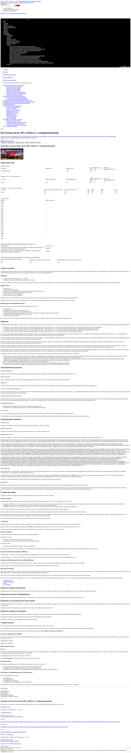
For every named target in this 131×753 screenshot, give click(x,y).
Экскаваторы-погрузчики (24, 100)
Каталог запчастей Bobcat (13, 107)
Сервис (5, 30)
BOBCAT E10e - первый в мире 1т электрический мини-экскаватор (27, 49)
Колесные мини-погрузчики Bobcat (16, 92)
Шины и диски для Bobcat (13, 110)
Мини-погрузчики (8, 26)
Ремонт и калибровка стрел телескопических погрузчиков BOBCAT (27, 56)
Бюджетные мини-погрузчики (14, 95)
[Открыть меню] (28, 19)
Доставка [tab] (33, 142)
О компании (10, 35)
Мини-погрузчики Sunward (14, 88)
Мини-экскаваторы (20, 96)
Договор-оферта (40, 726)
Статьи (8, 45)
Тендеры (9, 64)
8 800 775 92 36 (4, 13)
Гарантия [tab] (27, 142)
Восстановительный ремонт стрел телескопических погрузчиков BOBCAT (29, 61)
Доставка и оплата (11, 39)
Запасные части (17, 106)
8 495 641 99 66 (13, 13)
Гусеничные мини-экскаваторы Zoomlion (17, 99)
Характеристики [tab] (10, 142)
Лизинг (9, 38)
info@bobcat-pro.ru (21, 13)
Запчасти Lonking (11, 118)
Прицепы (12, 104)
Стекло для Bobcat (11, 108)
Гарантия (9, 36)
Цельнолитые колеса (12, 115)
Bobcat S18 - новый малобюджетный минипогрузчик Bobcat (25, 47)
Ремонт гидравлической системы (15, 123)
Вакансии (23, 732)
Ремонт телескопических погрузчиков (16, 122)
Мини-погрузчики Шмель (13, 89)
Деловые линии (8, 580)
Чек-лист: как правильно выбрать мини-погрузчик (23, 46)
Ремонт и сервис (17, 119)
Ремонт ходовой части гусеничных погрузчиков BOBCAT (25, 57)
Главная (6, 23)
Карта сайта (18, 732)
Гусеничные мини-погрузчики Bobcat (16, 93)
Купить (2, 141)
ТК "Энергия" (7, 584)
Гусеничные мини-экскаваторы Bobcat (17, 97)
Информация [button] (7, 34)
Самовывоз (6, 505)
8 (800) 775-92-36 (14, 741)
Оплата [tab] (38, 142)
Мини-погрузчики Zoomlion (14, 86)
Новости (6, 31)
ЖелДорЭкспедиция (9, 582)
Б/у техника (14, 126)
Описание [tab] (3, 142)
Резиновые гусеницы (12, 111)
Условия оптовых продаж (13, 41)
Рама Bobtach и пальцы (13, 112)
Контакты (6, 32)
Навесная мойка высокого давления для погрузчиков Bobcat (25, 50)
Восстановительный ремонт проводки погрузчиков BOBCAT (26, 60)
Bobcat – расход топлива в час (17, 53)
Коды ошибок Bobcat (15, 54)
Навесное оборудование (10, 27)
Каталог (6, 24)
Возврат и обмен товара (13, 42)
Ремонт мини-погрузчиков (13, 121)
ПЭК (5, 583)
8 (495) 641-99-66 (5, 741)
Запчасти (6, 28)
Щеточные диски (11, 114)
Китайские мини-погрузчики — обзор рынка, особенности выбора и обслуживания (31, 62)
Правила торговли (11, 43)
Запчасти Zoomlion (11, 116)
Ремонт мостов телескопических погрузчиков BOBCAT (24, 58)
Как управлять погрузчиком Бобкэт (19, 51)
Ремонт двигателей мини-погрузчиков (17, 125)
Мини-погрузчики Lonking (14, 91)
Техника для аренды (33, 721)
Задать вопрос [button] (10, 141)
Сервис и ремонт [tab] (20, 142)
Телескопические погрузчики (27, 101)
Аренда (16, 726)
